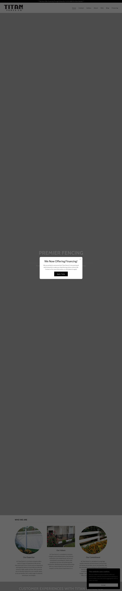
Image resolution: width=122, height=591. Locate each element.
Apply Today (61, 274)
